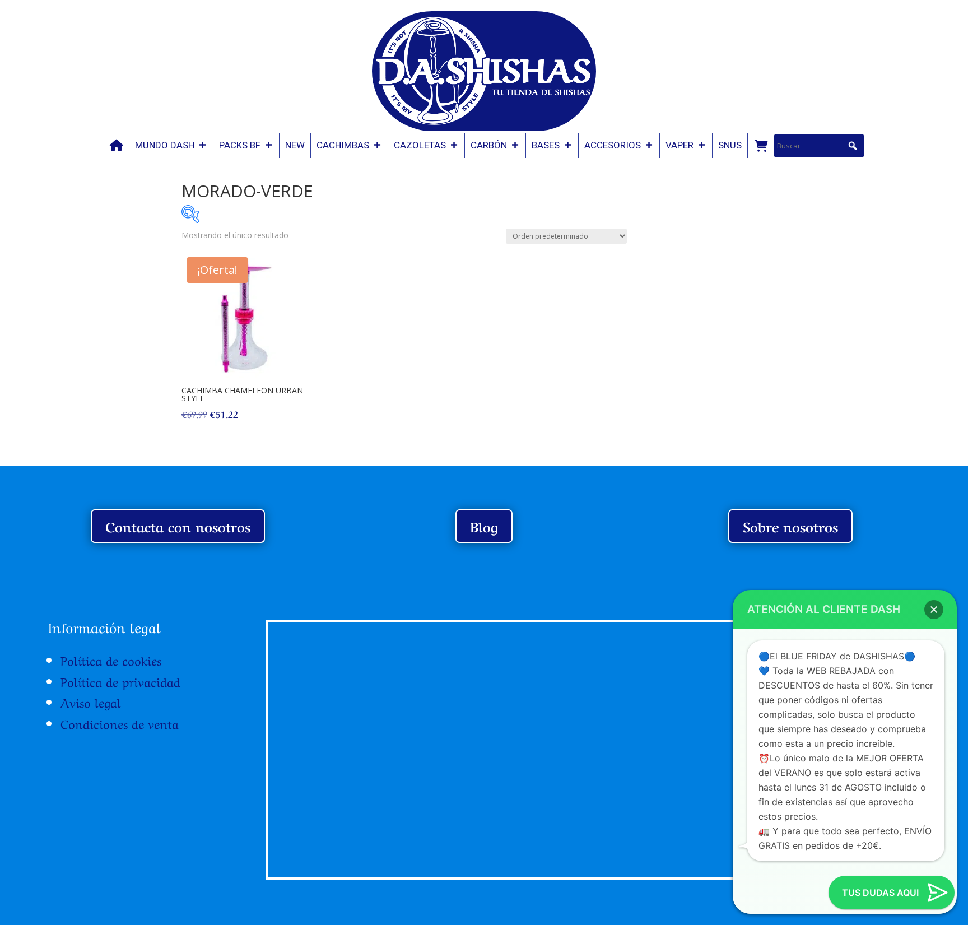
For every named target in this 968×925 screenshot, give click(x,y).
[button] (852, 145)
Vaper (680, 145)
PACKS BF (239, 145)
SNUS (730, 145)
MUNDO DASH (164, 145)
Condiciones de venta (120, 723)
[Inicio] (116, 145)
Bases (546, 145)
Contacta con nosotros (177, 526)
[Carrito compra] (761, 145)
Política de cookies (111, 659)
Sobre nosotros (790, 526)
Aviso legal (91, 701)
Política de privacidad (120, 681)
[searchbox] (819, 145)
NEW (295, 145)
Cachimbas (343, 145)
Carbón (489, 145)
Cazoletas (420, 145)
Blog (484, 526)
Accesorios (612, 145)
